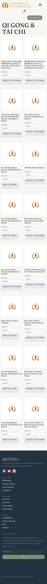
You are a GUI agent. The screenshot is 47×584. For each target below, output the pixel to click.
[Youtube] (9, 471)
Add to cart (10, 184)
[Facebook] (4, 471)
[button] (40, 4)
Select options (12, 80)
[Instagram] (14, 471)
